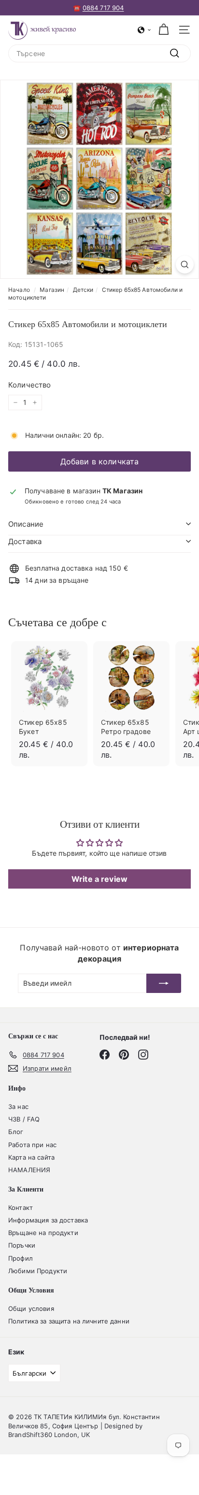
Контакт (20, 1207)
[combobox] (99, 53)
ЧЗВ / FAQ (24, 1119)
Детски (83, 289)
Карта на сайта (31, 1157)
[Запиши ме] (163, 983)
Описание (25, 524)
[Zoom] (185, 264)
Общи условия (31, 1308)
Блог (16, 1132)
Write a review (99, 879)
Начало (19, 289)
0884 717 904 (103, 8)
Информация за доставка (48, 1220)
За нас (18, 1106)
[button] (144, 30)
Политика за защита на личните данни (68, 1321)
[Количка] (163, 29)
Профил (20, 1258)
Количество (29, 384)
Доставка (25, 541)
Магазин (52, 289)
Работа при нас (32, 1145)
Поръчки (21, 1245)
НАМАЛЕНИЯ (29, 1170)
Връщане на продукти (43, 1232)
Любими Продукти (37, 1271)
